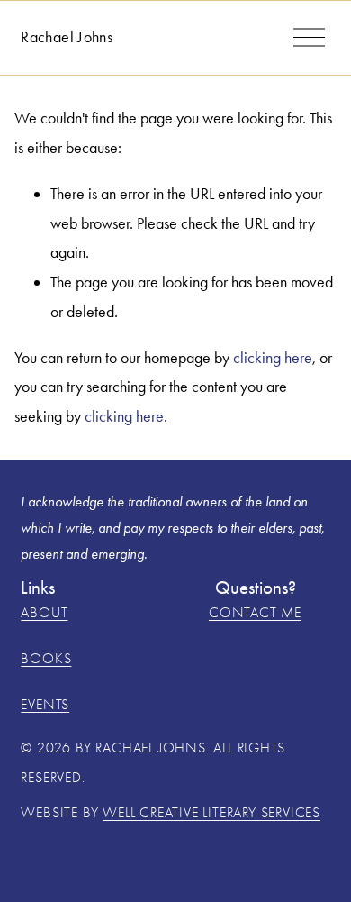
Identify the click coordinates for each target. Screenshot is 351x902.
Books (46, 659)
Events (45, 705)
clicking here (272, 358)
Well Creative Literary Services (211, 813)
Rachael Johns (66, 37)
